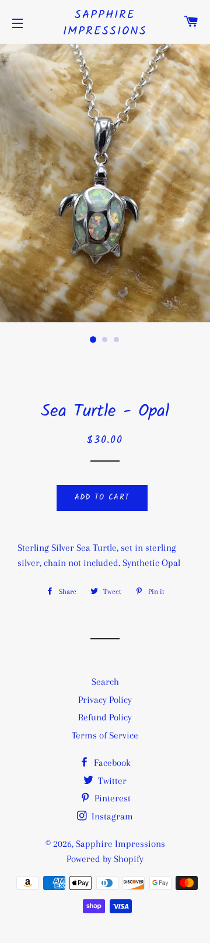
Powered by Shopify (105, 858)
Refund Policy (105, 717)
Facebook (111, 762)
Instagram (111, 816)
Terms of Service (105, 735)
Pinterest (111, 798)
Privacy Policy (105, 699)
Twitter (111, 780)
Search (105, 681)
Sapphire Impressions (105, 23)
